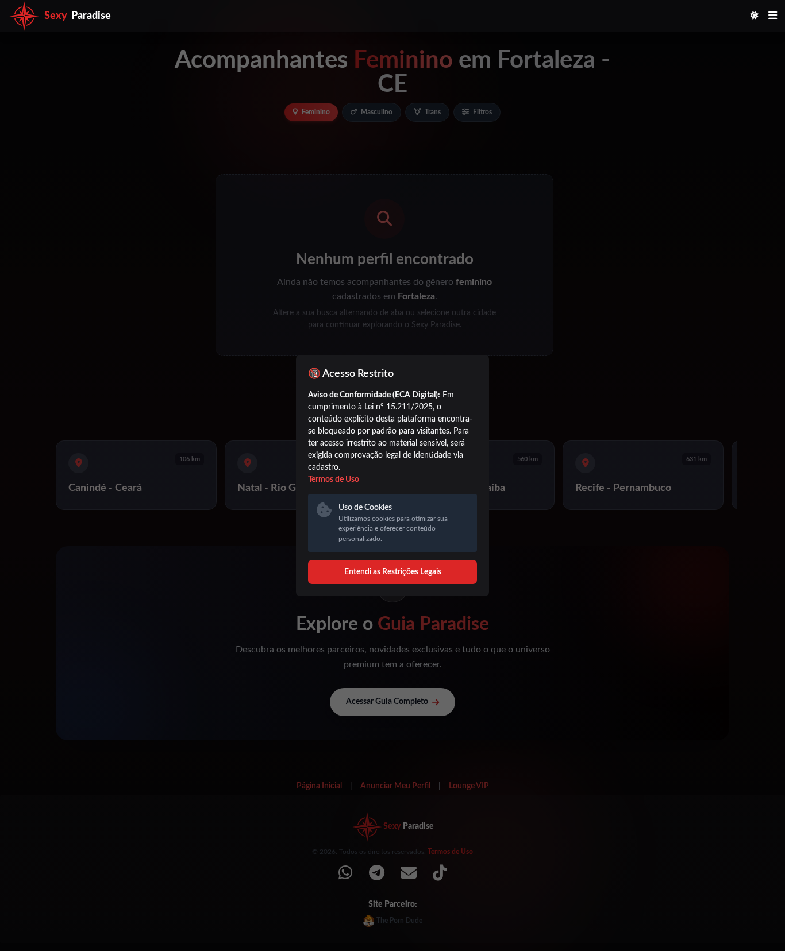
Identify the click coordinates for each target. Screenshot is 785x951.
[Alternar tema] (754, 16)
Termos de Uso (333, 480)
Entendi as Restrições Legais (392, 572)
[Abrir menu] (772, 16)
